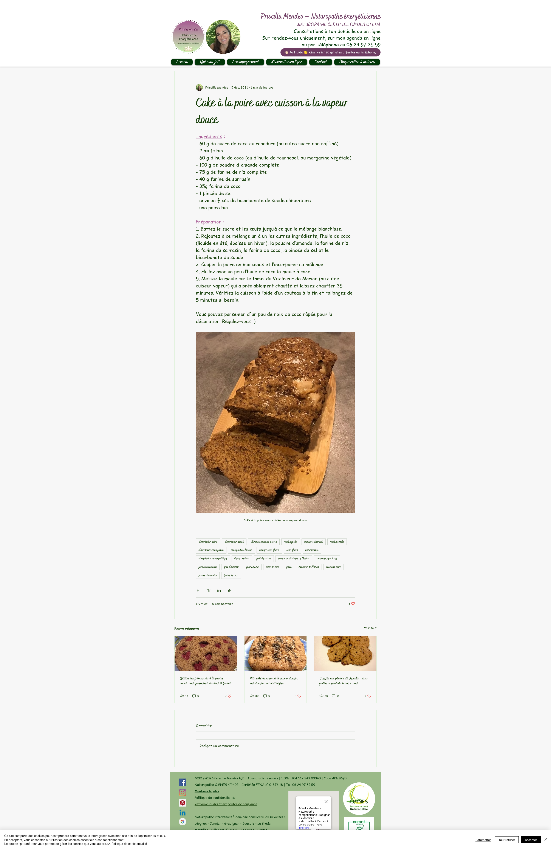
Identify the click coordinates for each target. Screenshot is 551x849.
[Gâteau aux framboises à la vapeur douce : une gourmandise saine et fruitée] (206, 653)
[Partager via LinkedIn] (219, 590)
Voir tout (370, 628)
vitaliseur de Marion (309, 567)
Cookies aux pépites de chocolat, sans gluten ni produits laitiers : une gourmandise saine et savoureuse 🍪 (343, 681)
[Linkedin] (182, 813)
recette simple (337, 542)
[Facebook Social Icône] (182, 782)
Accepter (531, 840)
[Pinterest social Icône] (182, 803)
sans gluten (292, 550)
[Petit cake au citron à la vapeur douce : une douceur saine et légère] (276, 653)
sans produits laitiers (241, 550)
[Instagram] (182, 792)
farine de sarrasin (208, 567)
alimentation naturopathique (213, 558)
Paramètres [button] (483, 840)
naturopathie (311, 550)
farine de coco (231, 575)
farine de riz (252, 567)
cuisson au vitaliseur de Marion (293, 558)
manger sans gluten (269, 550)
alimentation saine (208, 542)
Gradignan (231, 823)
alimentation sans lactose (264, 542)
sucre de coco (272, 567)
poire (288, 567)
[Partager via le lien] (230, 590)
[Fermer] (545, 840)
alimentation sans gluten (211, 550)
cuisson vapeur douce (327, 558)
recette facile (290, 542)
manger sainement (313, 542)
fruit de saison (264, 558)
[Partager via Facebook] (198, 590)
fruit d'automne (231, 567)
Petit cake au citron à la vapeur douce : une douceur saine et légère (274, 681)
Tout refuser (506, 840)
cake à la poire (333, 567)
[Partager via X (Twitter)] (208, 590)
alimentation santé (234, 542)
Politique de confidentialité (215, 797)
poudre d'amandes (208, 575)
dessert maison (241, 558)
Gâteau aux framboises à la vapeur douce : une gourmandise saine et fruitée (205, 681)
